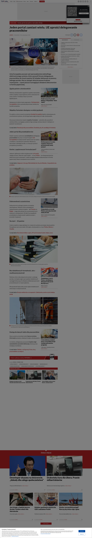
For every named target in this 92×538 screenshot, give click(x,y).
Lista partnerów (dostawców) (45, 533)
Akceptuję (82, 531)
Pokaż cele (82, 534)
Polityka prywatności (15, 536)
